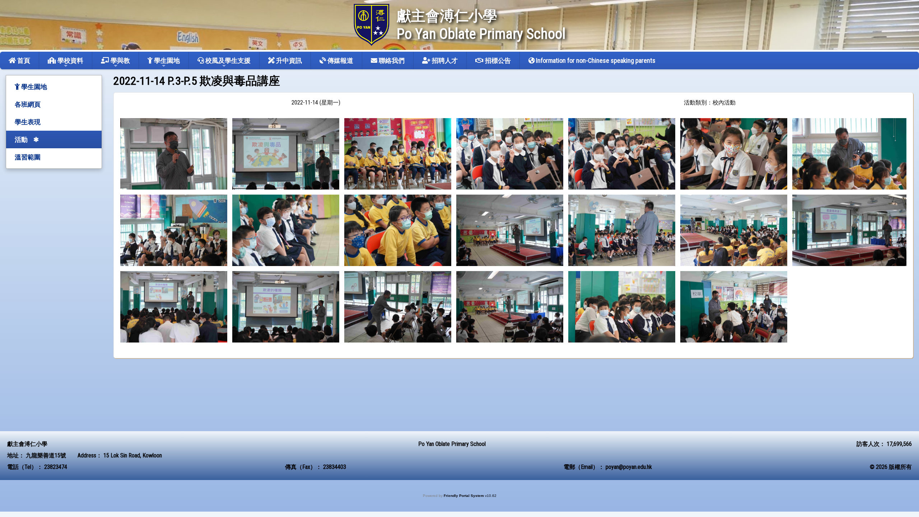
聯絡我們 (391, 60)
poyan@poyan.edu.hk (629, 467)
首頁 (23, 60)
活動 (21, 139)
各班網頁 (28, 104)
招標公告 (497, 60)
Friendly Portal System (464, 496)
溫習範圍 (28, 157)
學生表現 (28, 122)
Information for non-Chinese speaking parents (595, 60)
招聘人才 (444, 60)
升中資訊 (288, 60)
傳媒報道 (339, 60)
